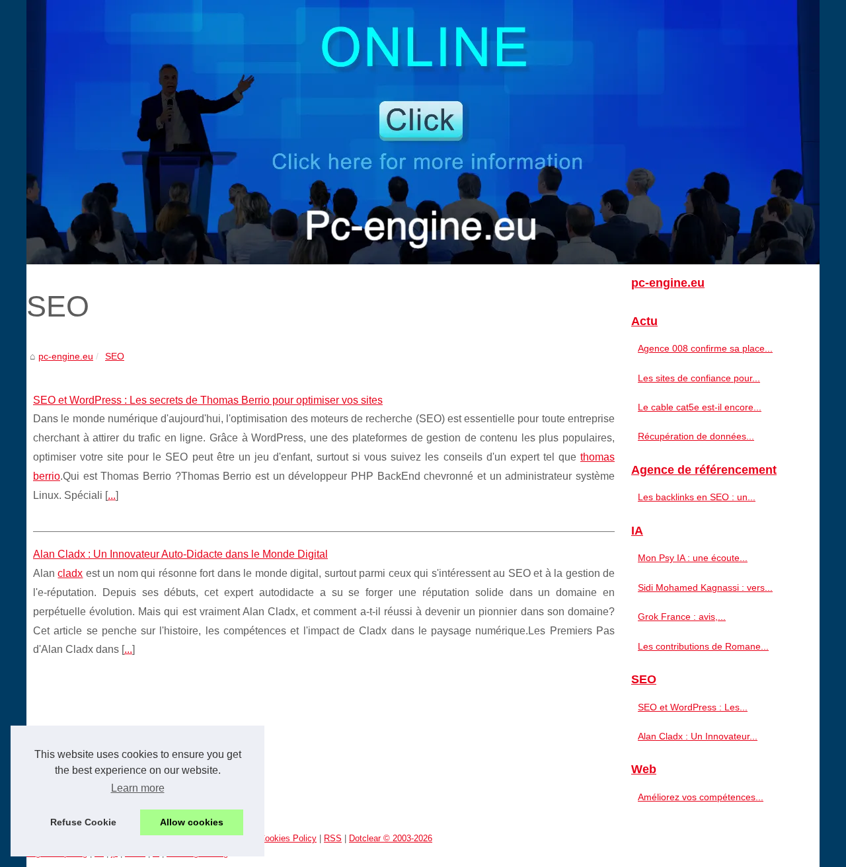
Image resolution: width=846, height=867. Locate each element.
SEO (114, 356)
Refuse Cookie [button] (83, 822)
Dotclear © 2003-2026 (390, 838)
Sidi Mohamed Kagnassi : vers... (705, 587)
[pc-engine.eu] (423, 132)
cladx (70, 573)
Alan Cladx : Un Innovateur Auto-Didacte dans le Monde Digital (180, 554)
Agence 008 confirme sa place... (705, 348)
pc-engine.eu (65, 356)
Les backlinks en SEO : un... (696, 497)
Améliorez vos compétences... (700, 797)
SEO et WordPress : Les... (693, 707)
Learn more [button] (138, 788)
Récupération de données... (696, 436)
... (112, 495)
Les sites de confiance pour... (699, 378)
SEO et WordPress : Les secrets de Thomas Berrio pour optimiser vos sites (208, 400)
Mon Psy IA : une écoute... (693, 557)
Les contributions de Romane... (703, 646)
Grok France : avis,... (682, 616)
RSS (333, 838)
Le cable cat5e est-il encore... (699, 407)
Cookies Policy (288, 838)
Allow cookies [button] (191, 822)
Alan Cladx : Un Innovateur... (697, 736)
